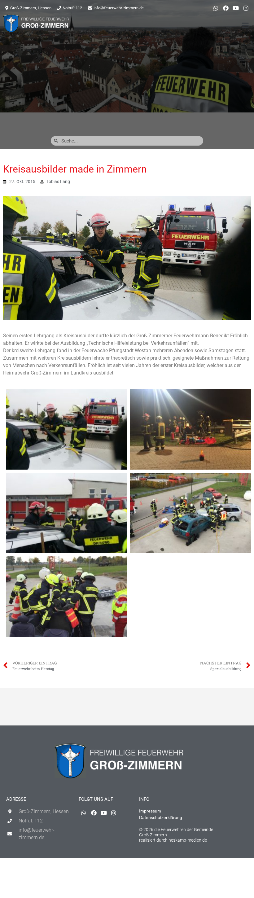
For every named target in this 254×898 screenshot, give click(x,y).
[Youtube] (236, 8)
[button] (245, 25)
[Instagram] (246, 8)
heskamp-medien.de (188, 840)
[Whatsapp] (216, 8)
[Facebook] (226, 8)
